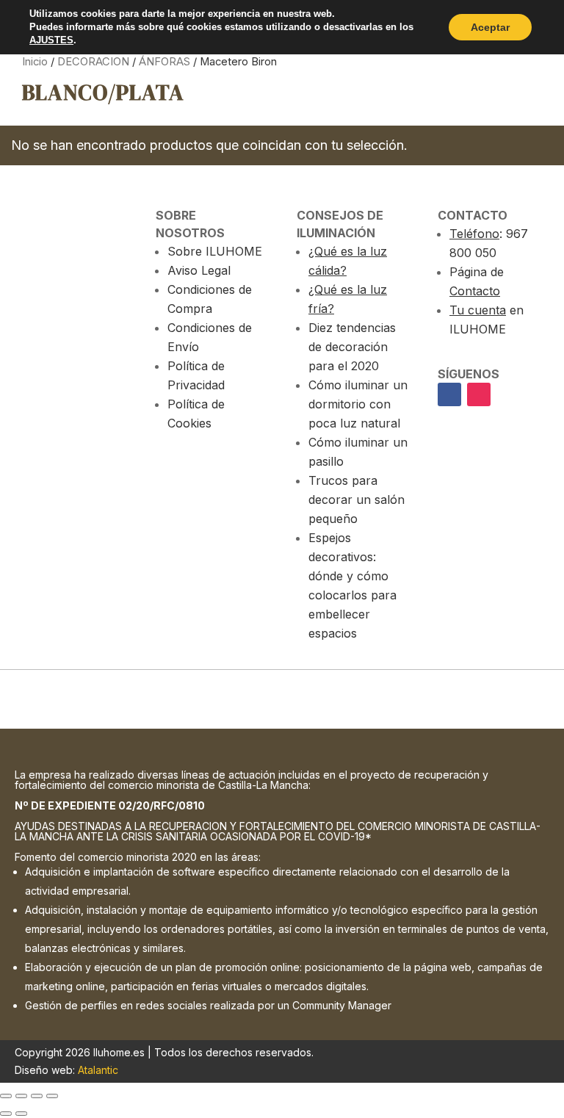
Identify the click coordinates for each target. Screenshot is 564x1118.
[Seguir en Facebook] (449, 394)
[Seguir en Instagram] (479, 394)
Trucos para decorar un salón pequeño (356, 499)
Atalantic (98, 1070)
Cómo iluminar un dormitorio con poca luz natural (358, 404)
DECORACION (93, 61)
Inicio (35, 61)
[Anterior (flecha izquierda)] (6, 1113)
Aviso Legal (199, 270)
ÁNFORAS (164, 61)
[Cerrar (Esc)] (52, 1096)
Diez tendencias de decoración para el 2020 (352, 346)
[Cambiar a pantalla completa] (21, 1096)
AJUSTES (51, 40)
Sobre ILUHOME (214, 251)
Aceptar (490, 27)
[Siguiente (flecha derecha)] (21, 1113)
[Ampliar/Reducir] (6, 1096)
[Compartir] (37, 1096)
